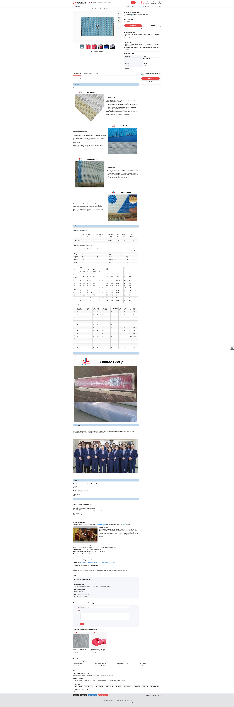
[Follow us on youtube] (156, 695)
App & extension (146, 6)
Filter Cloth (106, 8)
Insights (142, 699)
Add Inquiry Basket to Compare (97, 51)
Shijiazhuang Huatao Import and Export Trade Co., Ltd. (137, 14)
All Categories (77, 6)
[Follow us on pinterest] (158, 695)
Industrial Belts (120, 668)
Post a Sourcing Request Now (107, 624)
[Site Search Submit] (133, 2)
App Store (76, 695)
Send (82, 624)
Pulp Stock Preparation (77, 663)
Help (139, 6)
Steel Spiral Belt (118, 686)
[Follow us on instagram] (155, 695)
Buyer (133, 6)
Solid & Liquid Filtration (77, 665)
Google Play (84, 695)
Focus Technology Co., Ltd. (108, 702)
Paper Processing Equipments (122, 665)
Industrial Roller (142, 665)
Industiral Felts (98, 668)
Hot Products (92, 699)
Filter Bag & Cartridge (78, 680)
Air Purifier (93, 680)
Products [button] (93, 2)
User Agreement (123, 702)
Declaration (130, 702)
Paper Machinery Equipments (86, 562)
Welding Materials (142, 668)
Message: (78, 613)
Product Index (138, 699)
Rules (160, 6)
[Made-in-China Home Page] (79, 2)
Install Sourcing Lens (103, 695)
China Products (98, 699)
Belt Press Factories (109, 686)
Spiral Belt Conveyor (128, 686)
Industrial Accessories (110, 562)
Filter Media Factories (78, 686)
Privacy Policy (135, 702)
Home (74, 8)
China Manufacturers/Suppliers (107, 699)
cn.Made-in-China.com (128, 700)
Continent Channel (131, 699)
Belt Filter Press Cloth (155, 686)
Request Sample (144, 28)
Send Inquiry (133, 25)
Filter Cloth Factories (99, 686)
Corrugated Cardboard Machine (98, 562)
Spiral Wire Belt (145, 686)
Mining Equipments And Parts (122, 663)
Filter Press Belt (137, 686)
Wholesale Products (117, 699)
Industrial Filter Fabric (102, 680)
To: (79, 610)
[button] (129, 2)
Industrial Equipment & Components (83, 8)
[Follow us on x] (153, 695)
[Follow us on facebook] (151, 695)
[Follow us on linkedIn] (160, 695)
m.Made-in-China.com (120, 700)
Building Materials (142, 663)
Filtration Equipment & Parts (97, 8)
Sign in (159, 3)
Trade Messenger (92, 695)
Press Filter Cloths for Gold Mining (79, 649)
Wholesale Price (124, 699)
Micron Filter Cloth (121, 680)
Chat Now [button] (153, 25)
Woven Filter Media (112, 680)
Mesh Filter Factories (89, 686)
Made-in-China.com (112, 700)
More (74, 691)
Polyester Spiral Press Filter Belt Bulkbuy (81, 689)
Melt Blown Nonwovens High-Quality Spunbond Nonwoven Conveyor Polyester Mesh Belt (99, 651)
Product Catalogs (90, 661)
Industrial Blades (76, 668)
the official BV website (101, 524)
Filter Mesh (87, 680)
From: (79, 607)
